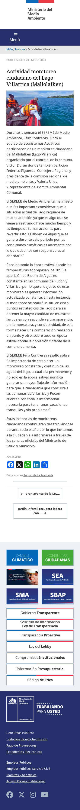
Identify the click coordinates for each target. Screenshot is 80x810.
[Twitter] (21, 794)
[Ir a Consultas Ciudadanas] (58, 557)
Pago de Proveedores (21, 745)
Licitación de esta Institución (26, 739)
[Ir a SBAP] (58, 596)
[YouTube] (44, 794)
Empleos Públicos (18, 762)
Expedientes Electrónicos (24, 752)
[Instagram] (33, 794)
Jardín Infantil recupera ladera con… (40, 511)
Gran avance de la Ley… (40, 494)
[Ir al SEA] (58, 577)
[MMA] (40, 14)
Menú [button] (15, 39)
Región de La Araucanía (38, 475)
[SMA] (22, 596)
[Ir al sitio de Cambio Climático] (22, 557)
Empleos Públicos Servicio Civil (28, 769)
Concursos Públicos (20, 733)
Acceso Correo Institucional (25, 781)
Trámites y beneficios (21, 775)
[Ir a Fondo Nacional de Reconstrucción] (22, 577)
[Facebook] (9, 794)
